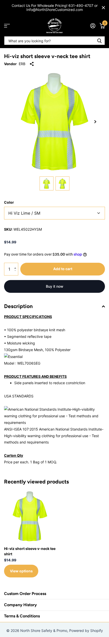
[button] (95, 121)
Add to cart (62, 269)
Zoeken (99, 40)
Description (18, 306)
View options (21, 571)
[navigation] (46, 183)
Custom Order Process (25, 593)
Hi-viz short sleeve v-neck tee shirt (30, 551)
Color (9, 202)
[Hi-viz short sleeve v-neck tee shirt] (30, 516)
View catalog (7, 26)
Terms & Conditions (22, 616)
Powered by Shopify (86, 630)
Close (103, 7)
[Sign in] (92, 26)
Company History (20, 604)
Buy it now (54, 286)
